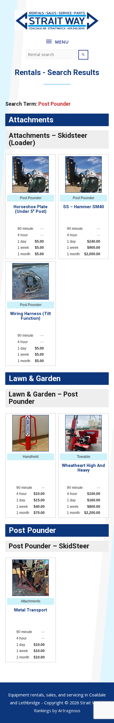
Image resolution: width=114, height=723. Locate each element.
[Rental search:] (52, 54)
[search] (51, 54)
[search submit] (83, 55)
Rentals (28, 72)
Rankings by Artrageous (57, 710)
